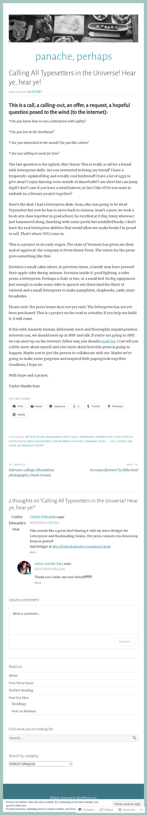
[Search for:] (73, 738)
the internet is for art (68, 441)
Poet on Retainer (24, 711)
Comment (125, 641)
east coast (70, 437)
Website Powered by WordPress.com (73, 798)
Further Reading (21, 690)
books (41, 437)
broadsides (54, 437)
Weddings (19, 704)
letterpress (25, 445)
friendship (87, 437)
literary (100, 437)
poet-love (114, 437)
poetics (127, 437)
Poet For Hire (19, 698)
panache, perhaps (73, 56)
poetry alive (17, 441)
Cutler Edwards (43, 517)
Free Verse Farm (21, 683)
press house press (39, 441)
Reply (33, 552)
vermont (91, 441)
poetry (39, 445)
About (13, 675)
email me (108, 341)
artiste (30, 437)
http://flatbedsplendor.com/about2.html (81, 546)
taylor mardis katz (49, 563)
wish (102, 441)
